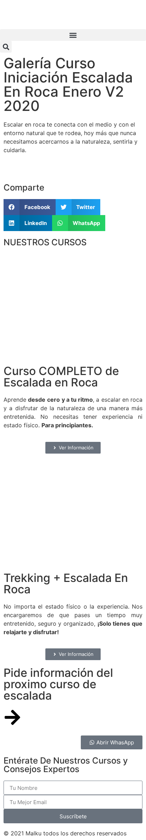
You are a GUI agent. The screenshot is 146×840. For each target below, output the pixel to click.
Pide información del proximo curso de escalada (58, 684)
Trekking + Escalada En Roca (66, 583)
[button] (73, 35)
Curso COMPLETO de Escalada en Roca (61, 376)
